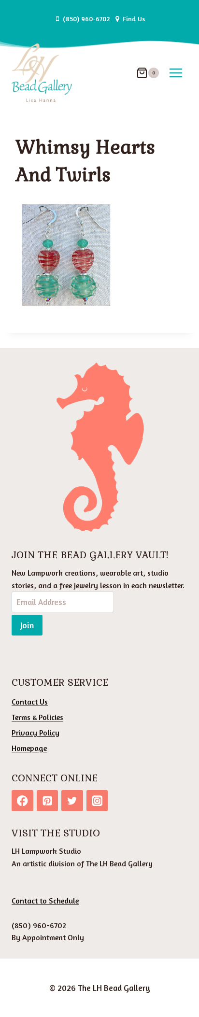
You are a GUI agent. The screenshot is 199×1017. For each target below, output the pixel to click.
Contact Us (30, 701)
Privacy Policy (35, 732)
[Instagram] (97, 801)
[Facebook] (22, 801)
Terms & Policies (37, 717)
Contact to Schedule (45, 900)
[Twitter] (72, 801)
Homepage (29, 748)
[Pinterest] (47, 801)
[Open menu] (175, 72)
